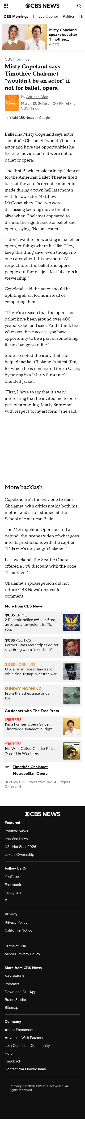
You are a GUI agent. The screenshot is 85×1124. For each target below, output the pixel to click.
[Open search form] (79, 6)
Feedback (13, 1061)
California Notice (18, 930)
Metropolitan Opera (30, 773)
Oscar (73, 368)
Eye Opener (48, 16)
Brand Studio (15, 1000)
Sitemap (11, 1007)
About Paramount (19, 1030)
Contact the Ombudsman (25, 1069)
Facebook (13, 885)
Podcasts (12, 984)
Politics (69, 16)
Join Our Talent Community (27, 1045)
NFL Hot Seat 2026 (20, 847)
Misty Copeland (38, 134)
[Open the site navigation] (15, 6)
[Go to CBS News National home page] (43, 5)
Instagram (13, 892)
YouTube (12, 877)
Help (9, 1053)
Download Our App (20, 992)
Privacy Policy (16, 922)
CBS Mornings (16, 16)
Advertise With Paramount (26, 1038)
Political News (16, 831)
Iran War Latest (17, 839)
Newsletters (14, 976)
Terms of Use (15, 946)
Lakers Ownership (19, 854)
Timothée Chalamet (30, 767)
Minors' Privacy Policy (22, 954)
